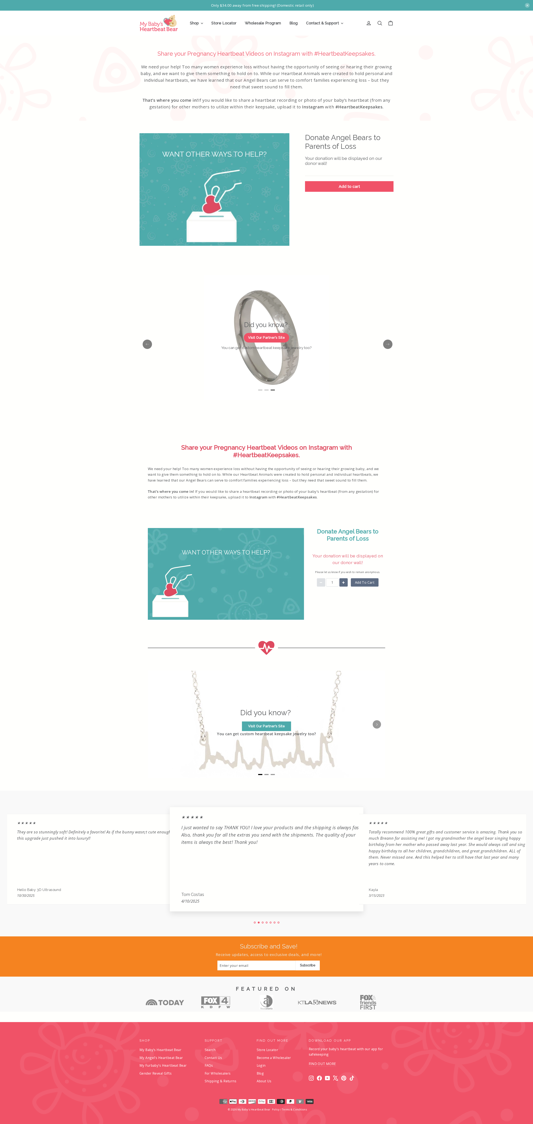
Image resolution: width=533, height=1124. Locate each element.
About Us (264, 1081)
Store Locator (224, 23)
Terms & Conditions (294, 1109)
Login (261, 1065)
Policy (276, 1109)
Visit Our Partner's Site (266, 338)
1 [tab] (260, 392)
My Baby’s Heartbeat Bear (160, 1049)
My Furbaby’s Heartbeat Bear (163, 1065)
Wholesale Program (263, 23)
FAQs (209, 1065)
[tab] (260, 774)
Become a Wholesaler (274, 1057)
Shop (195, 23)
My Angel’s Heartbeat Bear (161, 1057)
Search (210, 1049)
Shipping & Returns (221, 1081)
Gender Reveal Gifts (155, 1073)
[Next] (377, 724)
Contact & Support (323, 23)
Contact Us (213, 1057)
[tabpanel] (266, 337)
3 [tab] (273, 392)
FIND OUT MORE (322, 1063)
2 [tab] (266, 392)
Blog (293, 23)
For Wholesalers (218, 1073)
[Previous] (156, 724)
